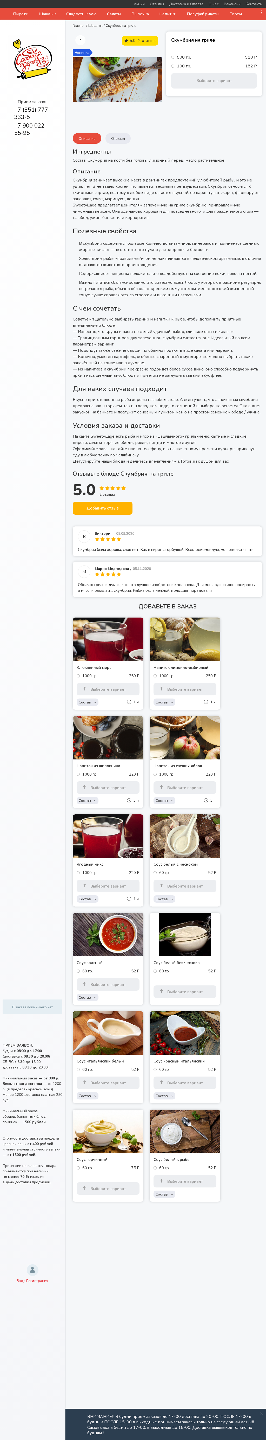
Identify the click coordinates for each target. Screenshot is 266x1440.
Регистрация (37, 1280)
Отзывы (118, 138)
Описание (87, 138)
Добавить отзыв (103, 508)
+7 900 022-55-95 (30, 129)
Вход (21, 1280)
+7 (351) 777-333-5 (32, 113)
